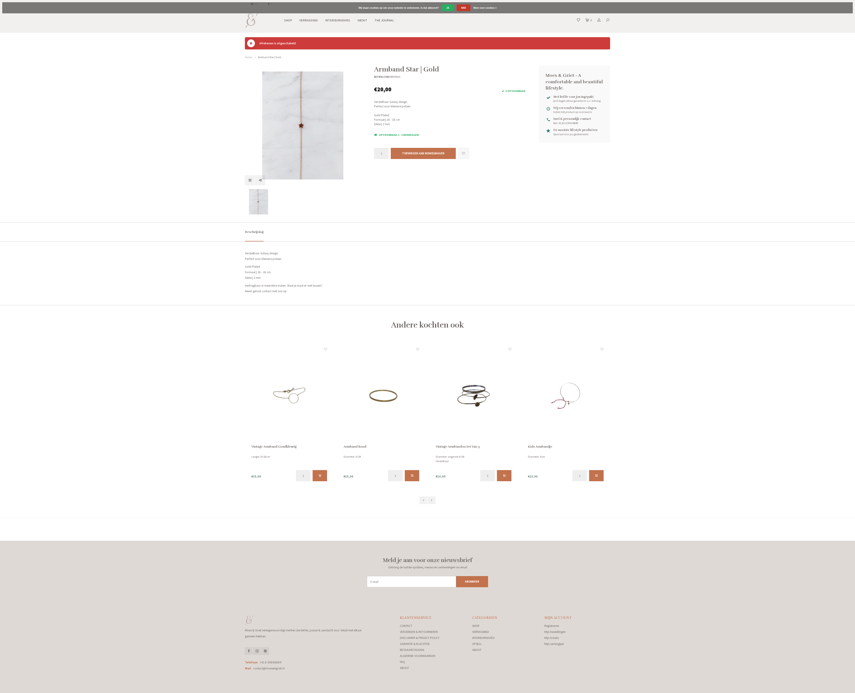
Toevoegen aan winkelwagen (423, 153)
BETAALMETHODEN (412, 650)
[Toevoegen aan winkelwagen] (320, 475)
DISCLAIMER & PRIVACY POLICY (420, 638)
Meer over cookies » (485, 7)
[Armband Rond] (289, 395)
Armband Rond (262, 446)
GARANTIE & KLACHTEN (415, 644)
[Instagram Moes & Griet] (257, 651)
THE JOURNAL (384, 20)
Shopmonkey (335, 688)
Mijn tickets (551, 638)
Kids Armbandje (448, 446)
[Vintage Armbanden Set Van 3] (381, 395)
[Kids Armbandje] (473, 395)
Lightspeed (305, 688)
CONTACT (406, 626)
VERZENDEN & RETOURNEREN (419, 632)
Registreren (551, 626)
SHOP (288, 20)
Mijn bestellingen (555, 632)
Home (248, 57)
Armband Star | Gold (269, 57)
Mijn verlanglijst (554, 644)
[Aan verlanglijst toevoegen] (463, 153)
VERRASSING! (308, 20)
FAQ (402, 662)
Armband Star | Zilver (543, 446)
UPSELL (477, 644)
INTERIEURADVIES (337, 20)
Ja (447, 7)
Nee (463, 7)
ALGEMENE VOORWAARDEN (417, 656)
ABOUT (362, 20)
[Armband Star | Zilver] (566, 395)
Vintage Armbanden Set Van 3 (366, 446)
